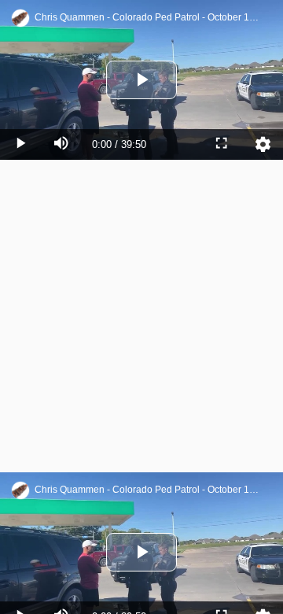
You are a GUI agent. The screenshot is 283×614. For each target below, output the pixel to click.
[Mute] (61, 598)
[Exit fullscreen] (221, 598)
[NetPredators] (20, 18)
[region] (141, 307)
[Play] (20, 598)
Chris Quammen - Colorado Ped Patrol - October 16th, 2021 (149, 17)
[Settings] (262, 598)
